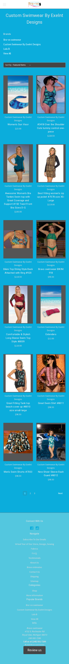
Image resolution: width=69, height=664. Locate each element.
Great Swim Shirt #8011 (51, 403)
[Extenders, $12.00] (51, 304)
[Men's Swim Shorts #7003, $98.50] (18, 442)
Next (60, 493)
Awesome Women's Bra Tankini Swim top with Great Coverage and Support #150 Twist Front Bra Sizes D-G (18, 200)
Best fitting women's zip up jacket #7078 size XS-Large (51, 197)
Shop (34, 590)
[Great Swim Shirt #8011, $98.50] (51, 373)
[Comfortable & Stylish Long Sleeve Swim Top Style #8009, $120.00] (18, 304)
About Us (34, 562)
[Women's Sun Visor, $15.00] (18, 94)
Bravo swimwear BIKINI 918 (51, 271)
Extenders (51, 334)
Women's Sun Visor (18, 124)
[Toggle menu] (4, 4)
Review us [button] (34, 650)
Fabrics (34, 548)
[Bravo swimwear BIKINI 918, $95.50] (51, 239)
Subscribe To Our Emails (34, 539)
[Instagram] (37, 528)
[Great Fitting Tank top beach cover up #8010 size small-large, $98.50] (18, 373)
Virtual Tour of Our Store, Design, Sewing (34, 544)
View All (7, 53)
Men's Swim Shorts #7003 (18, 471)
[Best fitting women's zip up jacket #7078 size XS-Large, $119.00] (51, 163)
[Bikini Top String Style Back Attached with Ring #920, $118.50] (18, 239)
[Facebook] (31, 528)
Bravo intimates (34, 567)
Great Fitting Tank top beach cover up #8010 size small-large (18, 407)
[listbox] (22, 65)
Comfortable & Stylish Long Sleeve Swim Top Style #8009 (18, 338)
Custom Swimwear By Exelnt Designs (22, 44)
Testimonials (35, 558)
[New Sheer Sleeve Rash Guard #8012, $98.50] (51, 442)
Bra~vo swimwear (12, 39)
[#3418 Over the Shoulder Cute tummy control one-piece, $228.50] (51, 94)
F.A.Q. (34, 553)
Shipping (34, 576)
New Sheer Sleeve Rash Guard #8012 (51, 473)
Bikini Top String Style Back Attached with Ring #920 (18, 271)
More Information (34, 595)
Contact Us (34, 571)
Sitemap (34, 581)
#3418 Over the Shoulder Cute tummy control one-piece (51, 128)
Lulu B (6, 48)
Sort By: (8, 65)
